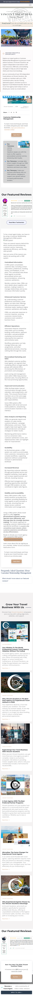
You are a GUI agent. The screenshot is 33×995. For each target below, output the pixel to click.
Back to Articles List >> (24, 107)
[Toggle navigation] (30, 5)
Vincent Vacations (8, 106)
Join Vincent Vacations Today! (13, 539)
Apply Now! (16, 135)
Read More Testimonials (16, 222)
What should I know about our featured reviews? (15, 580)
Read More (5, 668)
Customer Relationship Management (12, 118)
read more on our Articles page (15, 555)
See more (16, 976)
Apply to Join (16, 992)
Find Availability (25, 1)
